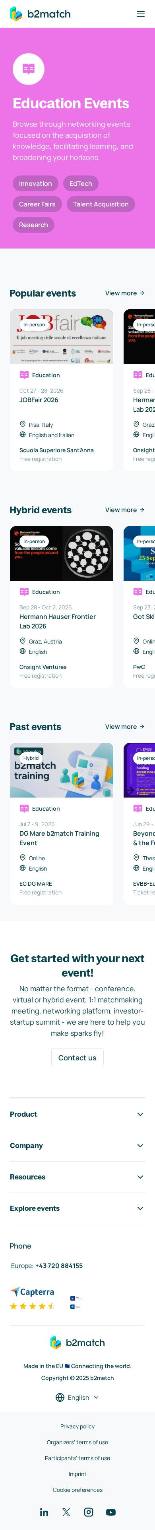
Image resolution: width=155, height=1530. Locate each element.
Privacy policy (77, 1426)
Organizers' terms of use (77, 1442)
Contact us (77, 1057)
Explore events (35, 1208)
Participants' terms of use (77, 1458)
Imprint (78, 1474)
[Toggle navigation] (140, 13)
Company (26, 1145)
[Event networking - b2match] (40, 14)
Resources (27, 1176)
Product (23, 1114)
